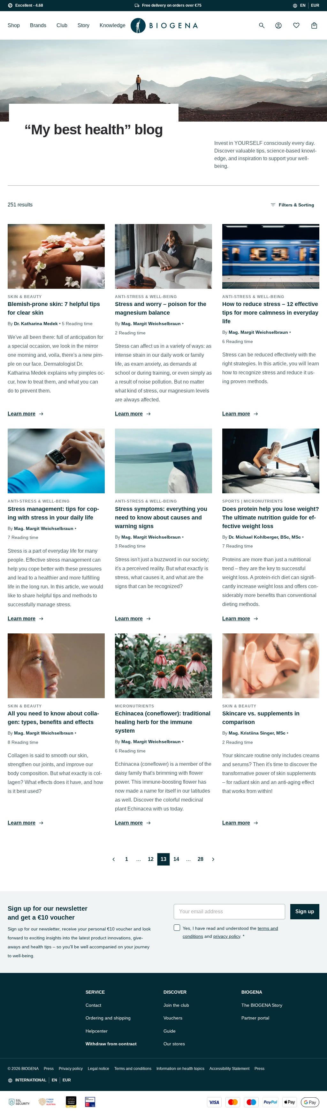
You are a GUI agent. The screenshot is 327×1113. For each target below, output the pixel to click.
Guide (170, 1031)
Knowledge (112, 25)
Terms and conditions (132, 1068)
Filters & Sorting (296, 204)
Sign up (304, 911)
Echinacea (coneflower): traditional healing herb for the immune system (162, 722)
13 (163, 859)
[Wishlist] (296, 25)
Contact (93, 1005)
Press (49, 1068)
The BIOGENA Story (261, 1005)
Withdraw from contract (111, 1043)
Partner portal (255, 1017)
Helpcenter (97, 1031)
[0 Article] (314, 25)
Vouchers (173, 1017)
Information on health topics (180, 1068)
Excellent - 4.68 (29, 5)
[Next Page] (213, 859)
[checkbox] (177, 927)
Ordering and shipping (108, 1017)
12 (151, 859)
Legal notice (98, 1068)
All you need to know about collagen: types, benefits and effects (53, 717)
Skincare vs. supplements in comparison (261, 717)
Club (62, 25)
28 (200, 859)
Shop (14, 25)
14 (176, 859)
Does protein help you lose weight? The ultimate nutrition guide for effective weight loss (270, 517)
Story (83, 25)
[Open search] (262, 25)
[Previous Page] (113, 859)
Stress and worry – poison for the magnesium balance (160, 308)
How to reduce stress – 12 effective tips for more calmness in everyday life (270, 313)
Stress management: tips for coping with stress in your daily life (53, 513)
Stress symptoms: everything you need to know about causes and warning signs (161, 517)
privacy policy (226, 936)
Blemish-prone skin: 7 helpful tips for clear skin (54, 308)
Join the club (176, 1005)
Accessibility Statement (229, 1068)
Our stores (174, 1043)
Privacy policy (71, 1068)
